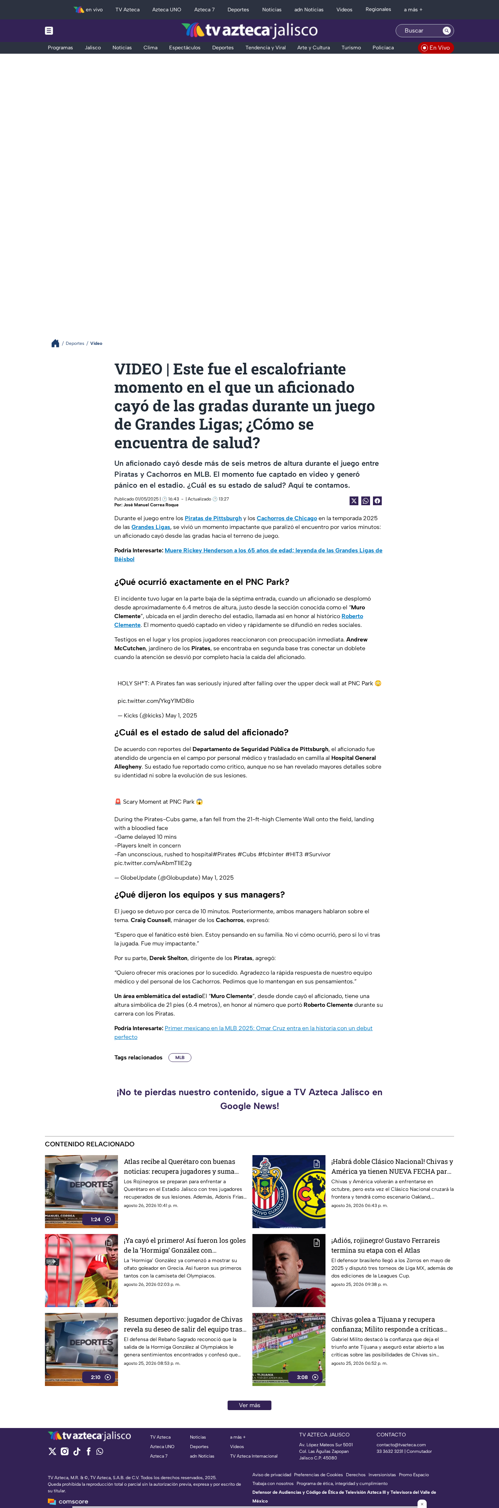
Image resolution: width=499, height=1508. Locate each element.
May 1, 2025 (181, 715)
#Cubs (246, 854)
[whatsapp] (99, 1453)
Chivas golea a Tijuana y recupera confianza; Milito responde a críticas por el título (387, 1324)
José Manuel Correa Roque (151, 504)
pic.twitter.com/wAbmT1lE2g (153, 863)
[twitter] (52, 1453)
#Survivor (317, 854)
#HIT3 (294, 854)
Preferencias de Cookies (318, 1474)
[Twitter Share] (354, 500)
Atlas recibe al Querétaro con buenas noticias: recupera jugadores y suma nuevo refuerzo (179, 1166)
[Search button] (447, 31)
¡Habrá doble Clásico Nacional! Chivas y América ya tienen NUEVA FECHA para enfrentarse (392, 1166)
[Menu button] (74, 30)
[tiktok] (76, 1453)
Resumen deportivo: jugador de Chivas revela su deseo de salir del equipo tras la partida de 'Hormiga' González (183, 1324)
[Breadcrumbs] (58, 343)
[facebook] (88, 1453)
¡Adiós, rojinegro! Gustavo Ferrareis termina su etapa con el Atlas (385, 1245)
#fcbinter (271, 854)
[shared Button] (365, 500)
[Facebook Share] (377, 500)
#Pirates (224, 854)
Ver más (249, 1405)
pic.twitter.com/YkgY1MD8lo (156, 700)
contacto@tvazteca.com (401, 1444)
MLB (179, 1057)
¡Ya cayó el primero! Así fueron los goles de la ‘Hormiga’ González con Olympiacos (185, 1245)
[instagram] (64, 1453)
